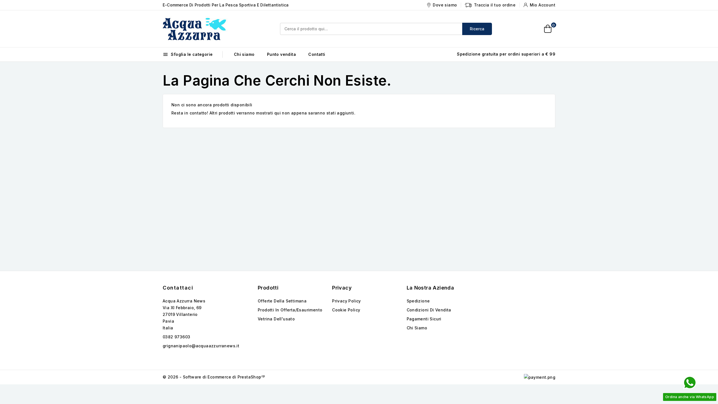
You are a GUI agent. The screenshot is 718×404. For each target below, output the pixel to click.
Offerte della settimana (282, 301)
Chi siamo (244, 54)
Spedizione (418, 301)
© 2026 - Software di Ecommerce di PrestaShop (214, 377)
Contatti (316, 54)
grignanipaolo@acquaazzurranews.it (201, 345)
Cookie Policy (346, 309)
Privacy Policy (346, 301)
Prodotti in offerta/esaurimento (290, 309)
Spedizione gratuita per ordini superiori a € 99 (506, 54)
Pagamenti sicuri (424, 318)
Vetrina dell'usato (276, 318)
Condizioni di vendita (429, 309)
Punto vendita (281, 54)
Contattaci (178, 288)
